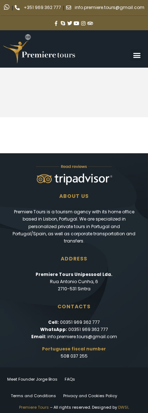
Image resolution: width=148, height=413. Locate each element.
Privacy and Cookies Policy (90, 396)
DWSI (123, 407)
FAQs (70, 379)
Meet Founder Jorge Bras (32, 379)
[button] (137, 55)
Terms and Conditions (33, 396)
